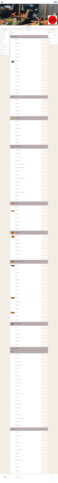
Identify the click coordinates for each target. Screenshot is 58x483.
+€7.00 (44, 61)
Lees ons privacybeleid (20, 478)
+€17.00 (44, 103)
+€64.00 (44, 432)
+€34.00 (44, 418)
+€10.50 (44, 327)
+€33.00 (44, 369)
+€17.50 (44, 376)
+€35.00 (44, 404)
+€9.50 (44, 157)
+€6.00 (44, 72)
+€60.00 (44, 460)
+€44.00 (44, 415)
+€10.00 (44, 50)
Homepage (5, 478)
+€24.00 (44, 386)
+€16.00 (44, 294)
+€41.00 (44, 422)
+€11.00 (44, 305)
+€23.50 (44, 358)
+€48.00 (44, 425)
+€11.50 (44, 43)
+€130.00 (44, 467)
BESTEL (28, 26)
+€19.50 (44, 283)
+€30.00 (44, 390)
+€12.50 (44, 86)
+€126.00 (44, 464)
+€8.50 (44, 150)
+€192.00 (44, 457)
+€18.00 (44, 107)
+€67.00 (44, 446)
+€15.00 (44, 93)
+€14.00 (44, 54)
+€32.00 (44, 365)
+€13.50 (44, 280)
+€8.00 (44, 247)
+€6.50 (44, 68)
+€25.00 (44, 114)
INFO (31, 26)
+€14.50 (44, 265)
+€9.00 (44, 345)
